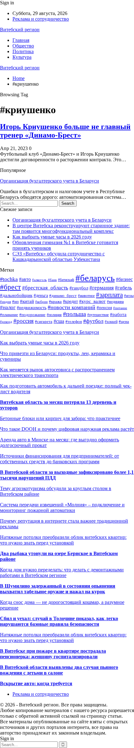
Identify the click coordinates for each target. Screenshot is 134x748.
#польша (74, 314)
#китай (27, 301)
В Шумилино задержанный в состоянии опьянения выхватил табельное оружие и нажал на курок (57, 588)
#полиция (54, 315)
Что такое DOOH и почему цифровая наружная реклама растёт (67, 429)
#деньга (41, 295)
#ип (15, 301)
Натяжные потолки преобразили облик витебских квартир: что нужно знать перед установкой (63, 540)
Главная (20, 40)
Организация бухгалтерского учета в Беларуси (49, 180)
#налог (8, 307)
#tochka (9, 279)
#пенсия (104, 307)
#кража (55, 301)
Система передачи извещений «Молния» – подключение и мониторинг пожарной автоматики (62, 507)
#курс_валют (92, 301)
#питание (120, 308)
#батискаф (66, 280)
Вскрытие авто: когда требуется (36, 683)
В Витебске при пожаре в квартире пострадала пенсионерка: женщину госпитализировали (53, 653)
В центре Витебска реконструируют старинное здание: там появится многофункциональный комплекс (71, 228)
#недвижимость (31, 307)
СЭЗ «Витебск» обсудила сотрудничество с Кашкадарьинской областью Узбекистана (58, 256)
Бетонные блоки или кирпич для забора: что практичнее (60, 418)
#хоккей (111, 322)
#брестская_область (45, 288)
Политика (23, 51)
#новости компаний (71, 307)
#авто (25, 279)
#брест (10, 287)
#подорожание (32, 315)
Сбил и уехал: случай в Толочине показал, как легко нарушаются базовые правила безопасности (59, 621)
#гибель (123, 287)
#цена (124, 321)
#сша (59, 321)
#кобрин (41, 302)
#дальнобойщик (16, 295)
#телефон (73, 321)
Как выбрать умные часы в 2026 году (52, 236)
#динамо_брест (63, 296)
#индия (5, 302)
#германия (101, 288)
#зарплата (109, 294)
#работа (118, 314)
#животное (86, 296)
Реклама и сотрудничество (40, 19)
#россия (23, 321)
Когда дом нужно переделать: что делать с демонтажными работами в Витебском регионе (62, 572)
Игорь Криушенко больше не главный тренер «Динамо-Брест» (65, 131)
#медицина (115, 301)
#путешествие (98, 315)
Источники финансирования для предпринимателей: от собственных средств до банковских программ (59, 458)
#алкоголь (39, 280)
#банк (52, 280)
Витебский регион (20, 29)
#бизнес (124, 279)
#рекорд (6, 322)
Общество (23, 45)
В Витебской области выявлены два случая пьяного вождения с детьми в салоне (59, 670)
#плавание (9, 315)
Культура (21, 57)
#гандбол (78, 287)
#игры (129, 296)
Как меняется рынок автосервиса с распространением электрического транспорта (57, 372)
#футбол (93, 321)
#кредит (70, 301)
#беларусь (95, 278)
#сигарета (43, 321)
